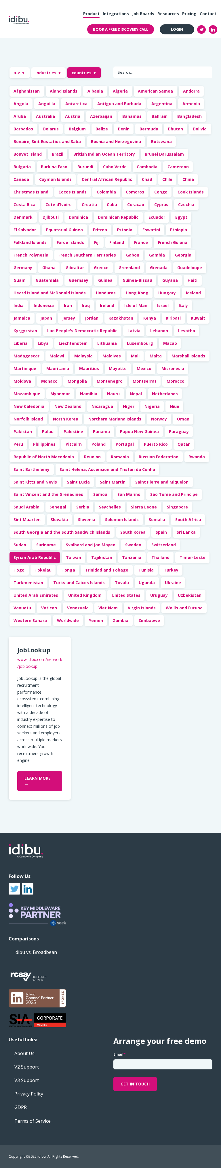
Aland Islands (63, 91)
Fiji (97, 242)
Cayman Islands (55, 179)
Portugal (125, 444)
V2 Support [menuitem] (26, 1067)
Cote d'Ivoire (58, 204)
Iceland (193, 293)
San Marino (128, 494)
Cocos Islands (72, 192)
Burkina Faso (54, 166)
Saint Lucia (78, 482)
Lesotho (186, 330)
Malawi (56, 356)
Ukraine (173, 582)
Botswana (161, 141)
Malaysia (83, 356)
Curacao (135, 204)
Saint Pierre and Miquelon (161, 482)
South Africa (188, 519)
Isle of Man (135, 305)
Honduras (106, 293)
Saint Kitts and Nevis (35, 482)
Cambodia (147, 166)
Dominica (78, 217)
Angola (21, 103)
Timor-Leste (192, 557)
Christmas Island (31, 192)
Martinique (25, 368)
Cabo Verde (115, 166)
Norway (159, 419)
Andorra (191, 91)
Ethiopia (178, 229)
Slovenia (86, 519)
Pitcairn (74, 444)
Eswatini (151, 229)
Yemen (96, 620)
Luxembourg (140, 343)
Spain (161, 532)
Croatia (89, 204)
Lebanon (159, 330)
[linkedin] (213, 29)
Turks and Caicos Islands (79, 582)
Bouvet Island (28, 154)
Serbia (82, 507)
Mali (135, 356)
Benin (123, 129)
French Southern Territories (87, 255)
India (19, 305)
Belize (102, 129)
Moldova (22, 381)
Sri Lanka (186, 532)
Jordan (91, 318)
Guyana (170, 280)
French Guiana (172, 242)
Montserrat (145, 381)
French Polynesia (31, 255)
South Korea (133, 532)
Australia (45, 116)
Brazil (57, 154)
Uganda (147, 582)
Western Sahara (30, 620)
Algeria (120, 91)
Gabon (132, 255)
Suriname (46, 544)
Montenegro (110, 381)
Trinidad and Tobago (106, 570)
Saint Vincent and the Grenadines (48, 494)
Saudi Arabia (26, 507)
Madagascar (26, 356)
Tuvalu (122, 582)
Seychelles (110, 507)
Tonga (68, 570)
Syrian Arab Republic (35, 557)
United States (126, 595)
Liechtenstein (73, 343)
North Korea (65, 419)
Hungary (167, 293)
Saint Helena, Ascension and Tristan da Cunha (107, 469)
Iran (68, 305)
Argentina (161, 103)
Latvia (133, 330)
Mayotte (118, 368)
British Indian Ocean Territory (104, 154)
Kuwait (198, 318)
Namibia (88, 393)
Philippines (44, 444)
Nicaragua (102, 406)
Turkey (171, 570)
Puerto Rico (156, 444)
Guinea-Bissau (137, 280)
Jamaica (22, 318)
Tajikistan (101, 557)
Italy (183, 305)
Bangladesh (189, 116)
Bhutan (175, 129)
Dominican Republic (118, 217)
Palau (48, 431)
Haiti (192, 280)
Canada (21, 179)
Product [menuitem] (91, 13)
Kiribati (173, 318)
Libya (43, 343)
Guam (20, 280)
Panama (101, 431)
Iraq (86, 305)
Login (177, 29)
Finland (116, 242)
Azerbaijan (101, 116)
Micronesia (172, 368)
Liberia (21, 343)
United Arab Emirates (36, 595)
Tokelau (43, 570)
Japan (46, 318)
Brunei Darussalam (164, 154)
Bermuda (149, 129)
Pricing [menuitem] (189, 13)
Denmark (23, 217)
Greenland (129, 267)
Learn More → (37, 781)
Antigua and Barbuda (119, 103)
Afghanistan (27, 91)
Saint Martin (112, 482)
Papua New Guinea (139, 431)
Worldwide (68, 620)
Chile (167, 179)
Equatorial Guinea (64, 229)
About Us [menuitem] (24, 1053)
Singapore (177, 507)
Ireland (107, 305)
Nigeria (152, 406)
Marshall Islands (188, 356)
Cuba (112, 204)
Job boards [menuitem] (143, 13)
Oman (183, 419)
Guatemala (47, 280)
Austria (72, 116)
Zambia (120, 620)
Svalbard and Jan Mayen (90, 544)
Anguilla (46, 103)
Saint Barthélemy (31, 469)
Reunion (92, 456)
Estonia (124, 229)
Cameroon (178, 166)
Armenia (191, 103)
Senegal (57, 507)
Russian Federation (158, 456)
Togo (19, 570)
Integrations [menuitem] (116, 13)
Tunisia (146, 570)
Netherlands (165, 393)
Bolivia (200, 129)
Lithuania (107, 343)
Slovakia (59, 519)
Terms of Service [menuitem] (32, 1121)
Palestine (73, 431)
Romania (120, 456)
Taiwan (73, 557)
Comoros (135, 192)
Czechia (186, 204)
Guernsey (78, 280)
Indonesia (44, 305)
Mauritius (89, 368)
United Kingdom (85, 595)
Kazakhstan (120, 318)
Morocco (175, 381)
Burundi (85, 166)
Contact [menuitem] (208, 13)
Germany (23, 267)
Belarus (51, 129)
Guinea (105, 280)
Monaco (49, 381)
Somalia (157, 519)
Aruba (20, 116)
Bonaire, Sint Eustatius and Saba (47, 141)
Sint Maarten (27, 519)
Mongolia (77, 381)
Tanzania (131, 557)
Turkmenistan (28, 582)
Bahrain (159, 116)
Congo (160, 192)
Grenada (158, 267)
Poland (99, 444)
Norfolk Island (28, 419)
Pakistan (23, 431)
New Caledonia (29, 406)
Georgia (183, 255)
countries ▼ (84, 72)
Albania (95, 91)
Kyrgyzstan (25, 330)
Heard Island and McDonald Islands (50, 293)
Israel (163, 305)
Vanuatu (22, 608)
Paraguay (179, 431)
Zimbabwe (149, 620)
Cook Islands (191, 192)
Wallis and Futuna (184, 608)
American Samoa (155, 91)
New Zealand (67, 406)
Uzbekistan (189, 595)
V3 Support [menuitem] (26, 1080)
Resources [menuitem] (168, 13)
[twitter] (201, 29)
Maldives (111, 356)
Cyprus (161, 204)
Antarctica (76, 103)
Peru (18, 444)
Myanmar (60, 393)
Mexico (144, 368)
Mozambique (27, 393)
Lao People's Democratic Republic (82, 330)
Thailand (160, 557)
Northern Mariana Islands (114, 419)
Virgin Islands (142, 608)
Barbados (23, 129)
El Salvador (25, 229)
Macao (170, 343)
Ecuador (156, 217)
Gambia (157, 255)
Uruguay (159, 595)
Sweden (133, 544)
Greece (101, 267)
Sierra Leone (144, 507)
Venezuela (78, 608)
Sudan (20, 544)
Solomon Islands (122, 519)
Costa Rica (24, 204)
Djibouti (51, 217)
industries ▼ (48, 72)
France (141, 242)
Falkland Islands (30, 242)
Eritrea (100, 229)
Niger (128, 406)
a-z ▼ (19, 72)
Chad (147, 179)
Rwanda (196, 456)
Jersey (68, 318)
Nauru (113, 393)
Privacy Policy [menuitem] (28, 1094)
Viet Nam (108, 608)
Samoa (100, 494)
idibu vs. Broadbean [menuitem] (35, 952)
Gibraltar (75, 267)
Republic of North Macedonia (44, 456)
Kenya (149, 318)
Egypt (181, 217)
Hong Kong (137, 293)
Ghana (49, 267)
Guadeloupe (189, 267)
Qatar (184, 444)
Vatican (49, 608)
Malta (156, 356)
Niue (174, 406)
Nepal (136, 393)
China (188, 179)
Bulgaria (22, 166)
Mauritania (57, 368)
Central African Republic (107, 179)
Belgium (77, 129)
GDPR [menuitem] (20, 1107)
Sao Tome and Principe (174, 494)
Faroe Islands (70, 242)
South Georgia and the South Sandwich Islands (62, 532)
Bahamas (132, 116)
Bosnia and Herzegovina (116, 141)
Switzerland (163, 544)
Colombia (106, 192)
